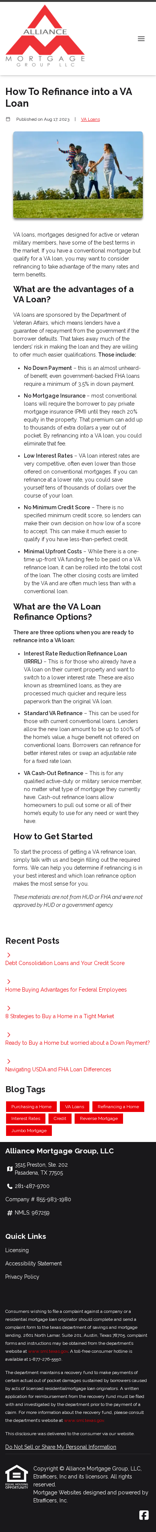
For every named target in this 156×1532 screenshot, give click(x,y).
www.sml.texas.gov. (84, 1420)
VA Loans (90, 119)
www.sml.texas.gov (48, 1351)
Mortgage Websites (58, 1492)
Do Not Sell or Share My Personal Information (60, 1447)
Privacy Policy (22, 1277)
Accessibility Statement (33, 1263)
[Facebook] (144, 1515)
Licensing (17, 1250)
